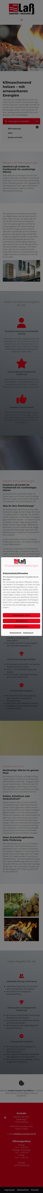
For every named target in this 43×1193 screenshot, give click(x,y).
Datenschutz (15, 633)
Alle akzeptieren (21, 626)
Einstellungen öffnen (22, 615)
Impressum (28, 633)
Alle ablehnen (21, 621)
